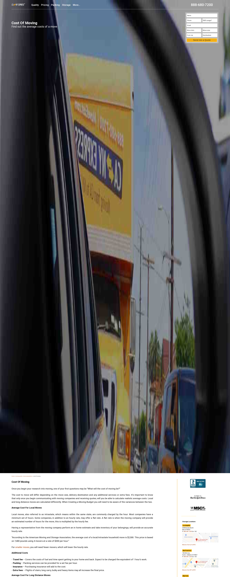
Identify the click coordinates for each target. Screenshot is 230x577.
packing (55, 5)
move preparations (27, 476)
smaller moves (22, 547)
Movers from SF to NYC (189, 570)
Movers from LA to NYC (189, 544)
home (13, 476)
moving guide (18, 476)
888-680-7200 (202, 5)
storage (66, 5)
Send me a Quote (202, 40)
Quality (35, 5)
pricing (45, 5)
